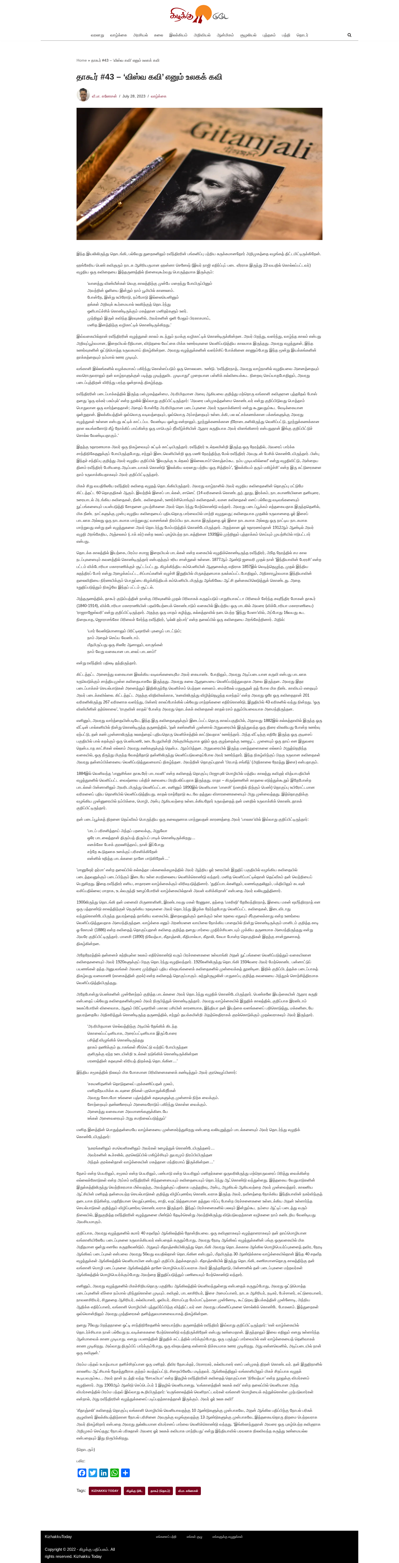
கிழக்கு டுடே (134, 1490)
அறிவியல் (202, 35)
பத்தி (286, 35)
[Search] (349, 35)
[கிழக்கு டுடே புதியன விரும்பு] (199, 14)
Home (82, 60)
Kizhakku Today (104, 1490)
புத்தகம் (269, 35)
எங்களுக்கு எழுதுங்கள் (228, 1537)
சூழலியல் (248, 35)
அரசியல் (140, 35)
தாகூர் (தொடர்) (160, 1490)
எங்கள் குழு (194, 1537)
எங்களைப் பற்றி (166, 1537)
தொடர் (302, 35)
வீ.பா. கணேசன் (104, 96)
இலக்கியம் (178, 35)
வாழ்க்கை (118, 35)
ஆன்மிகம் (225, 35)
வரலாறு (97, 35)
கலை (158, 35)
